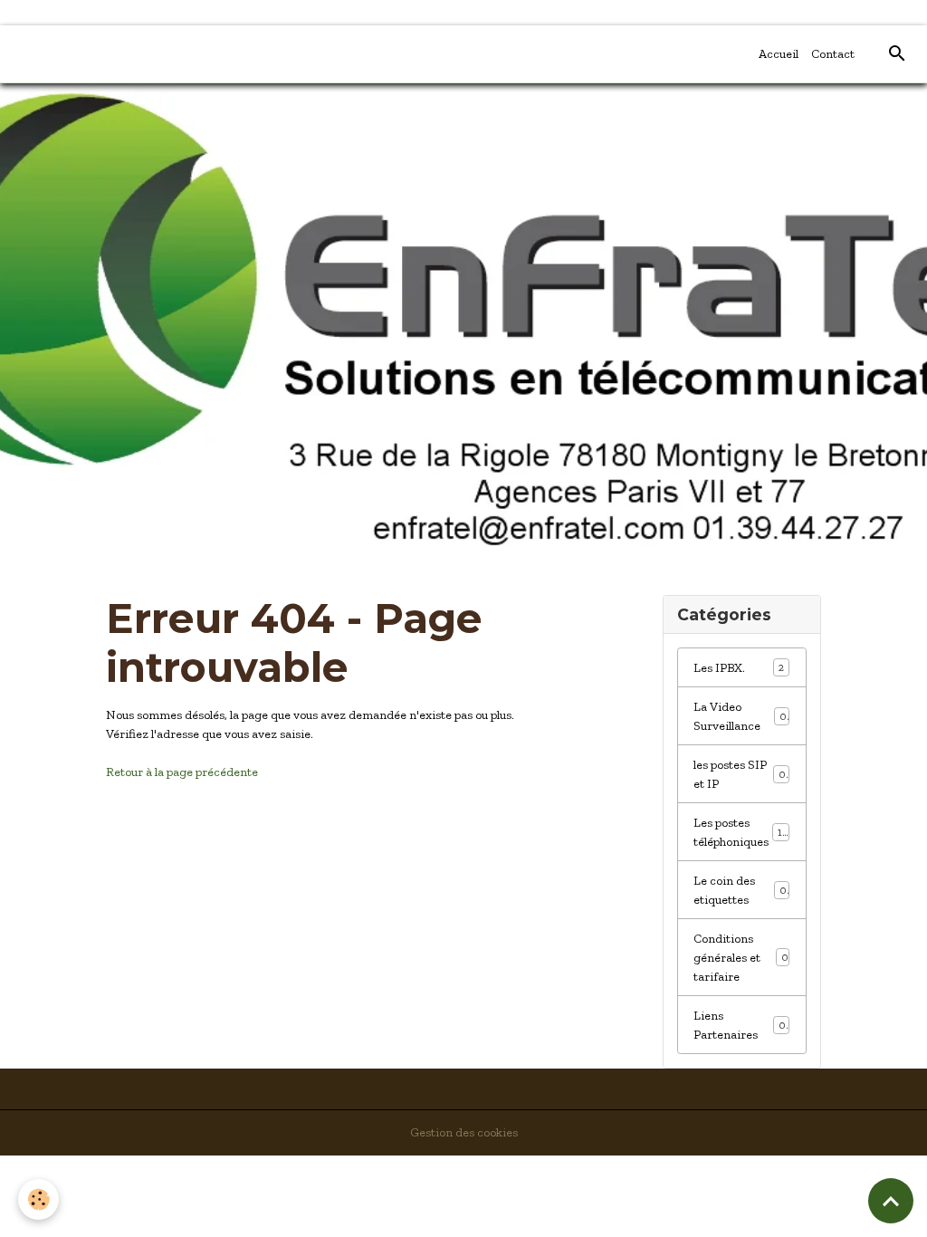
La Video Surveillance (739, 716)
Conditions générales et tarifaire (740, 957)
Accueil (778, 54)
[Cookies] (38, 1199)
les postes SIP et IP (739, 774)
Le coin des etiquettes (740, 890)
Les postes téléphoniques (740, 832)
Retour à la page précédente (182, 772)
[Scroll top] (890, 1200)
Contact (833, 54)
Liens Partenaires (739, 1025)
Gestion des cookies (464, 1132)
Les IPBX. (738, 668)
